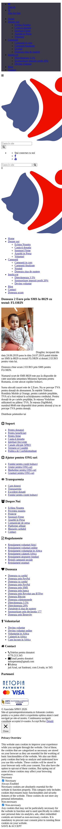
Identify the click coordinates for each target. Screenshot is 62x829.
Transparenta (14, 488)
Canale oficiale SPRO (19, 445)
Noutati (18, 48)
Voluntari (19, 36)
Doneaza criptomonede (20, 599)
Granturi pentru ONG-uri (21, 473)
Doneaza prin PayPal (19, 578)
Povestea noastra (16, 510)
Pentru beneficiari (17, 433)
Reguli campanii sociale (20, 559)
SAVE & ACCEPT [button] (11, 826)
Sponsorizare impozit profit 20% (31, 60)
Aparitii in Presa (23, 33)
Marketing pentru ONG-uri (22, 470)
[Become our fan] (15, 155)
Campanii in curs (23, 42)
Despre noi (13, 21)
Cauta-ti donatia (23, 27)
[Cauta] (35, 165)
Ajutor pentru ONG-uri (20, 467)
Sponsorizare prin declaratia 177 (24, 611)
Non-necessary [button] (9, 801)
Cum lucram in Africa (19, 639)
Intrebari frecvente (17, 442)
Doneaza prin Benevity (20, 614)
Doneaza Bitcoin (16, 596)
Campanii (13, 39)
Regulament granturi (18, 562)
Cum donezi (14, 485)
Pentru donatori (16, 430)
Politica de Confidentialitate (22, 451)
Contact (12, 69)
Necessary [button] (6, 777)
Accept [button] (35, 721)
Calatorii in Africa (17, 636)
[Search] (3, 147)
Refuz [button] (43, 721)
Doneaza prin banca (18, 590)
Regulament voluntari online (23, 547)
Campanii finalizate (25, 45)
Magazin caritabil (17, 528)
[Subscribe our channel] (16, 158)
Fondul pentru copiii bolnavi (23, 464)
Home (11, 18)
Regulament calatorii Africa (22, 553)
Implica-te (13, 54)
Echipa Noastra (23, 24)
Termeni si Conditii (18, 448)
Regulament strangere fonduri (23, 556)
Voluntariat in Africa (18, 633)
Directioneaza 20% (18, 605)
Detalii (49, 721)
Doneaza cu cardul (17, 575)
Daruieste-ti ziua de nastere (22, 608)
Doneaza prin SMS (18, 587)
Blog (10, 66)
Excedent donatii (16, 491)
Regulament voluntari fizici (22, 544)
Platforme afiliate (17, 525)
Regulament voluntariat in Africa (25, 550)
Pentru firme (14, 436)
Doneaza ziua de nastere (27, 51)
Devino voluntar (23, 63)
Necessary (10, 780)
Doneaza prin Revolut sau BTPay (25, 593)
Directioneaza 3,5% (25, 57)
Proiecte (12, 513)
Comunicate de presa (19, 522)
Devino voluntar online (20, 630)
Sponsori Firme (23, 30)
